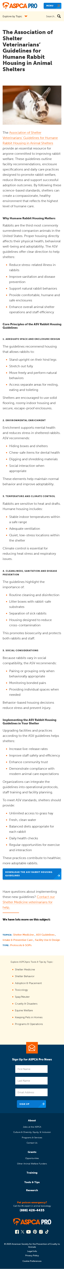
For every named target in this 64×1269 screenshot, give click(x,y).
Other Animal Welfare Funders (32, 1163)
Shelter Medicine (23, 934)
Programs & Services (32, 1137)
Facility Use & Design (47, 939)
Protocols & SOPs (21, 945)
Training (32, 1172)
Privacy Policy (32, 1255)
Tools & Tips (32, 1182)
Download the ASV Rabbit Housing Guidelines (28, 874)
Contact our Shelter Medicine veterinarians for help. (29, 902)
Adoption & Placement (28, 983)
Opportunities (32, 1158)
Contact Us (32, 1143)
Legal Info (32, 1251)
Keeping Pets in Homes (29, 1017)
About (32, 1120)
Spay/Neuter (22, 996)
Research (32, 1190)
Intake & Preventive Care (18, 939)
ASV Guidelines (45, 934)
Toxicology (21, 989)
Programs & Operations (29, 1024)
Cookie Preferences (32, 1261)
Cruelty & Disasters (26, 1003)
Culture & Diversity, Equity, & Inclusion (32, 1132)
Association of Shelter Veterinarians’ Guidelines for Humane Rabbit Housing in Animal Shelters (30, 138)
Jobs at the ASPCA (32, 1127)
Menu (49, 5)
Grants (32, 1152)
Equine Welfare (24, 1010)
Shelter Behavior (24, 976)
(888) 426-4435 (32, 1210)
